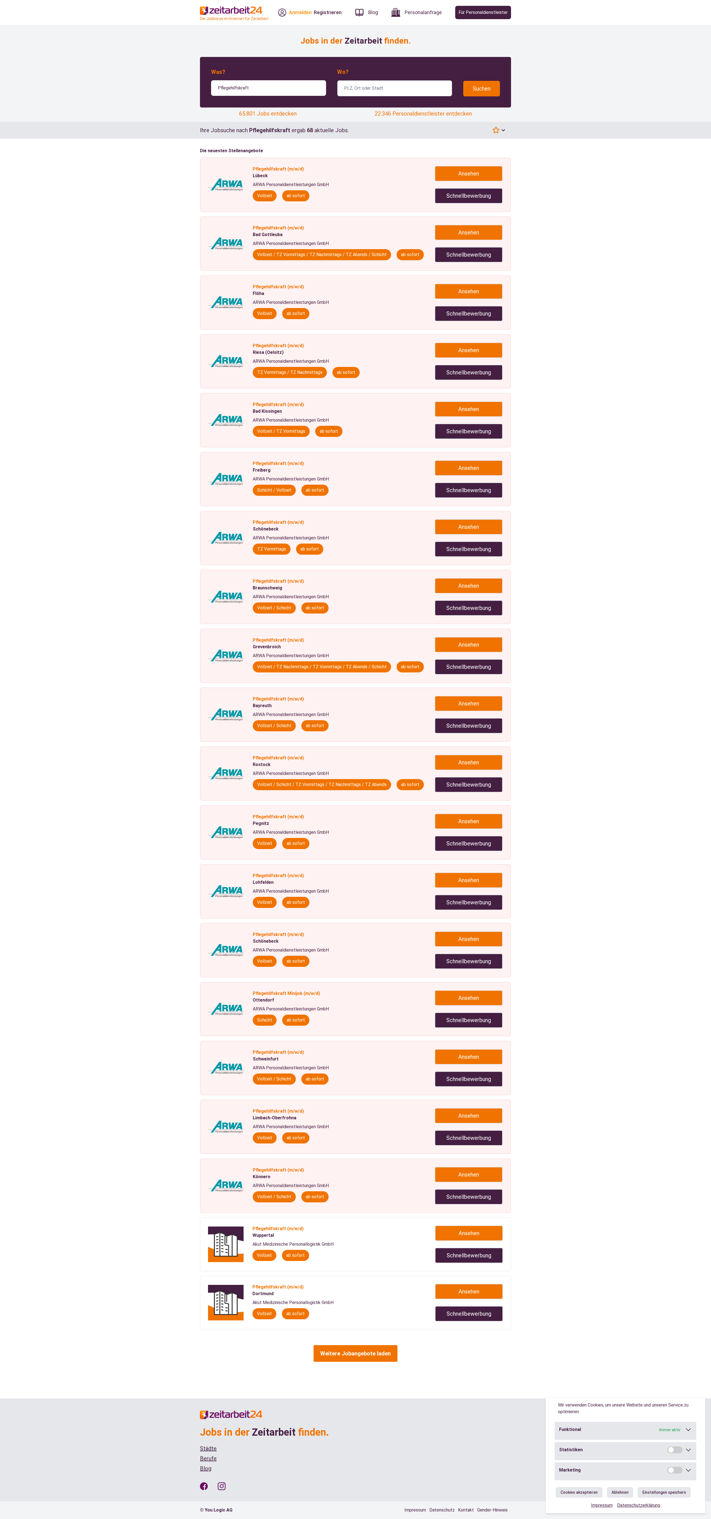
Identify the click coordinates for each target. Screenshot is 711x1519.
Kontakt (466, 1510)
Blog (205, 1468)
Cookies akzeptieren (579, 1492)
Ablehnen (620, 1492)
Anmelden (300, 12)
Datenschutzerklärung (638, 1505)
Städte (208, 1448)
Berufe (208, 1458)
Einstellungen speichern (664, 1492)
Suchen (481, 88)
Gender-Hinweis (492, 1510)
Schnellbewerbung (468, 195)
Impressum (602, 1505)
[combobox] (268, 88)
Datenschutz (442, 1510)
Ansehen (468, 173)
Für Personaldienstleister (483, 12)
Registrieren (328, 12)
